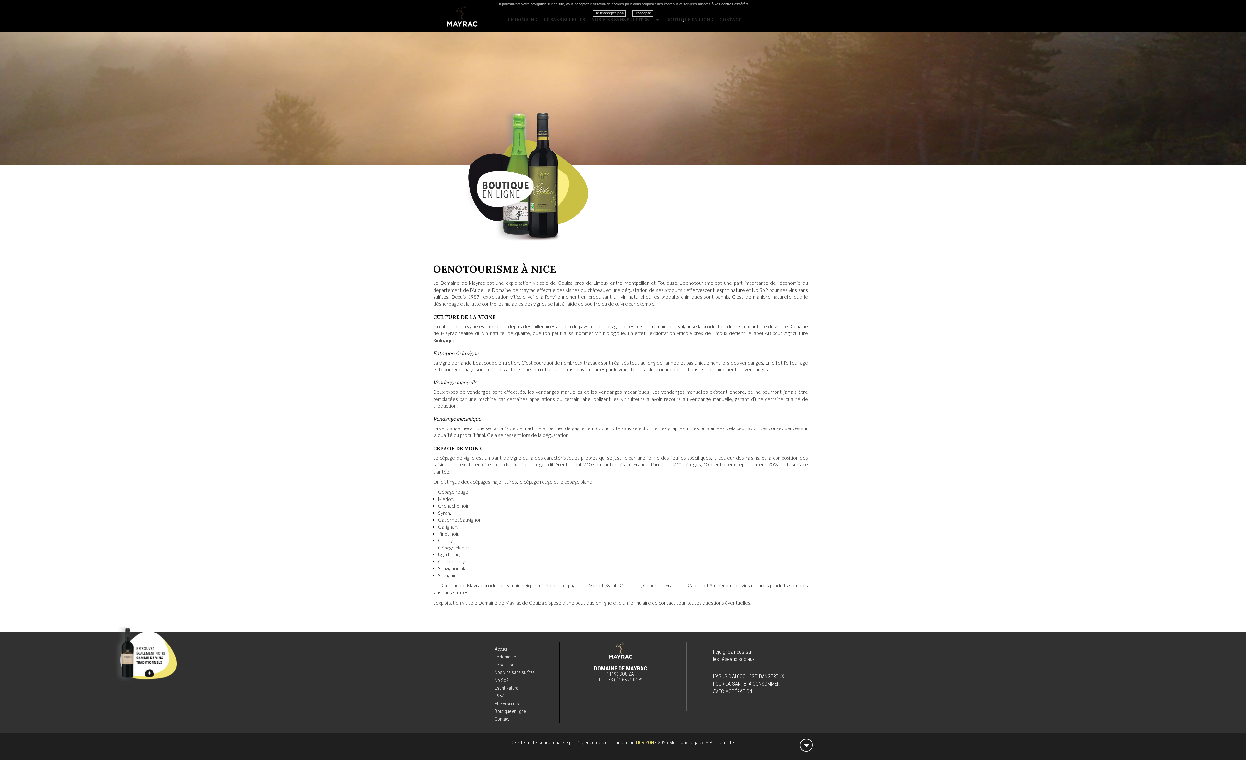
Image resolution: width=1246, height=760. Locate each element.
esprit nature (731, 290)
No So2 (760, 290)
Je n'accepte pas (609, 13)
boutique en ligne (593, 603)
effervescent (700, 290)
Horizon (645, 743)
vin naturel (632, 297)
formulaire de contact (652, 603)
